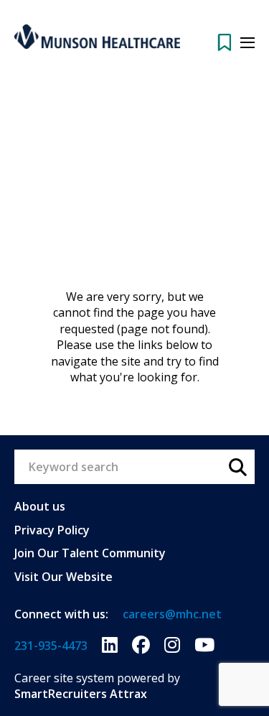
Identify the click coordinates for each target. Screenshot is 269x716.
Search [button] (237, 467)
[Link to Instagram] (172, 645)
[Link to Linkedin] (110, 645)
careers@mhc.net (172, 614)
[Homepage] (97, 36)
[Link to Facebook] (141, 645)
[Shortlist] (224, 42)
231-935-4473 (51, 646)
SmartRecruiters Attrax (80, 694)
